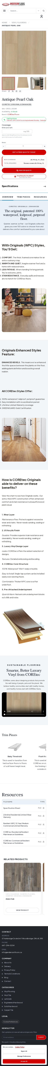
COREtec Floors (13, 114)
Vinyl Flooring (19, 23)
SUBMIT (41, 1037)
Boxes (4, 142)
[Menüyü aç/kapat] (4, 10)
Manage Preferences (24, 1056)
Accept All (24, 1061)
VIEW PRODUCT (22, 910)
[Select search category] (38, 10)
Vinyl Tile (7, 995)
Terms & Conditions (12, 974)
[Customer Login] (41, 16)
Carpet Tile (8, 1010)
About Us (7, 962)
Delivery (7, 966)
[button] (24, 52)
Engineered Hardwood (13, 1002)
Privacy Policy (9, 970)
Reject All (24, 1051)
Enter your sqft (7, 127)
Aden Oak (10, 899)
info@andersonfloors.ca (12, 952)
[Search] (43, 10)
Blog (6, 977)
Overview (7, 197)
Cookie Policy (19, 1047)
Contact (7, 981)
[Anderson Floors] (22, 4)
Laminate (8, 999)
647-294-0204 (8, 945)
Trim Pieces (23, 197)
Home (4, 23)
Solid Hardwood (10, 1006)
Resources (40, 197)
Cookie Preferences (10, 1022)
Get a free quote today (24, 152)
